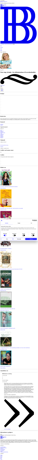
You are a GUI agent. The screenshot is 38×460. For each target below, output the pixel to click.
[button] (19, 435)
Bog (1, 86)
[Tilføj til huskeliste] (1, 90)
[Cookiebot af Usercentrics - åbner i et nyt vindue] (33, 220)
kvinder (1, 125)
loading (2, 88)
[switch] (14, 235)
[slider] (19, 61)
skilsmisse (1, 124)
